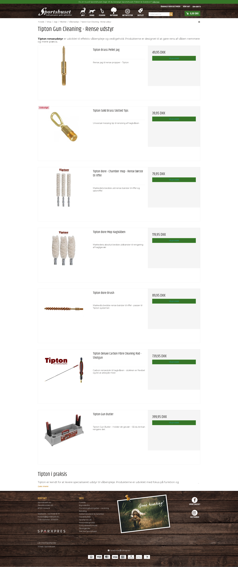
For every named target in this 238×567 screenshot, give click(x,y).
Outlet (140, 15)
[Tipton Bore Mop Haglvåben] (64, 254)
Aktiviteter (127, 15)
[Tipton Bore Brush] (64, 315)
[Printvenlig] (199, 22)
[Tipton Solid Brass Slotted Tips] (64, 133)
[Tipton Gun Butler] (64, 436)
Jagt (83, 15)
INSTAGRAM (194, 517)
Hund (92, 15)
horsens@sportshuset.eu (48, 517)
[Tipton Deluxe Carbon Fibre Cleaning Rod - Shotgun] (64, 375)
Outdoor (114, 15)
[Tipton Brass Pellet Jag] (64, 72)
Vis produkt (174, 58)
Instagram (125, 550)
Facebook (114, 550)
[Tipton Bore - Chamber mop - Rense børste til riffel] (64, 193)
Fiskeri (102, 15)
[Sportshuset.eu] (55, 11)
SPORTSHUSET (194, 504)
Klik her (155, 2)
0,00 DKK (194, 13)
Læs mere (43, 486)
